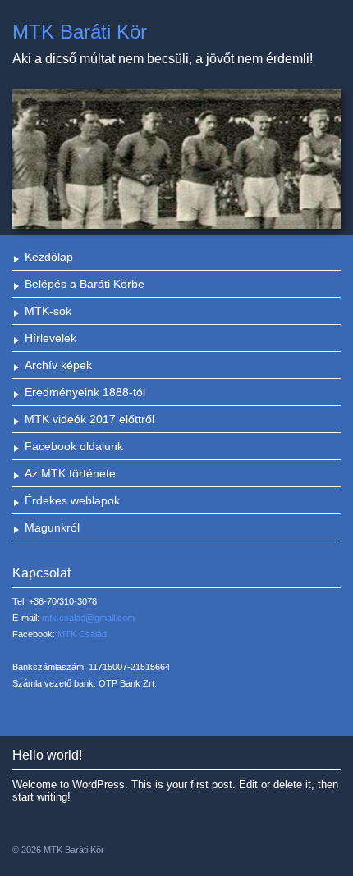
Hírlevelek (50, 337)
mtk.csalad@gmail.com (88, 618)
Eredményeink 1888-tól (85, 392)
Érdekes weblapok (72, 500)
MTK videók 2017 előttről (89, 419)
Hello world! (47, 755)
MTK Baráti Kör (79, 32)
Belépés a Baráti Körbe (84, 283)
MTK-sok (48, 310)
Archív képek (58, 365)
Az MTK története (70, 473)
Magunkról (52, 527)
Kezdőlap (49, 256)
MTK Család (82, 634)
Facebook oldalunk (74, 446)
